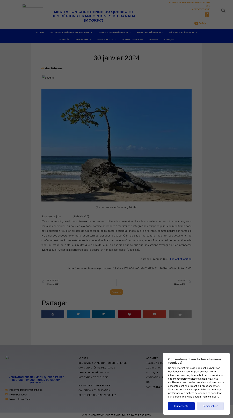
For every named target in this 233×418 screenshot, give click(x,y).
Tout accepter (181, 406)
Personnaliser (210, 406)
